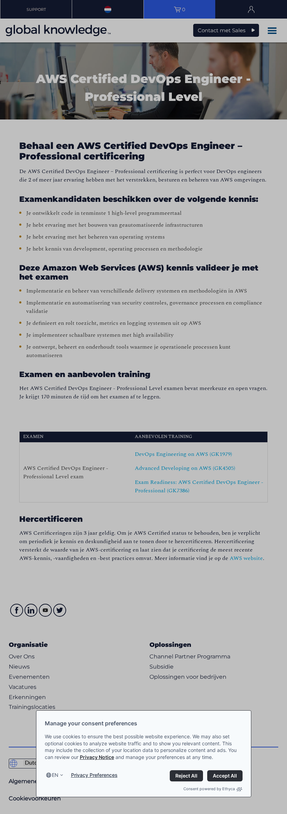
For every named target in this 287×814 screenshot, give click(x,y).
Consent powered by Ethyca (209, 788)
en (55, 775)
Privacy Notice (97, 757)
